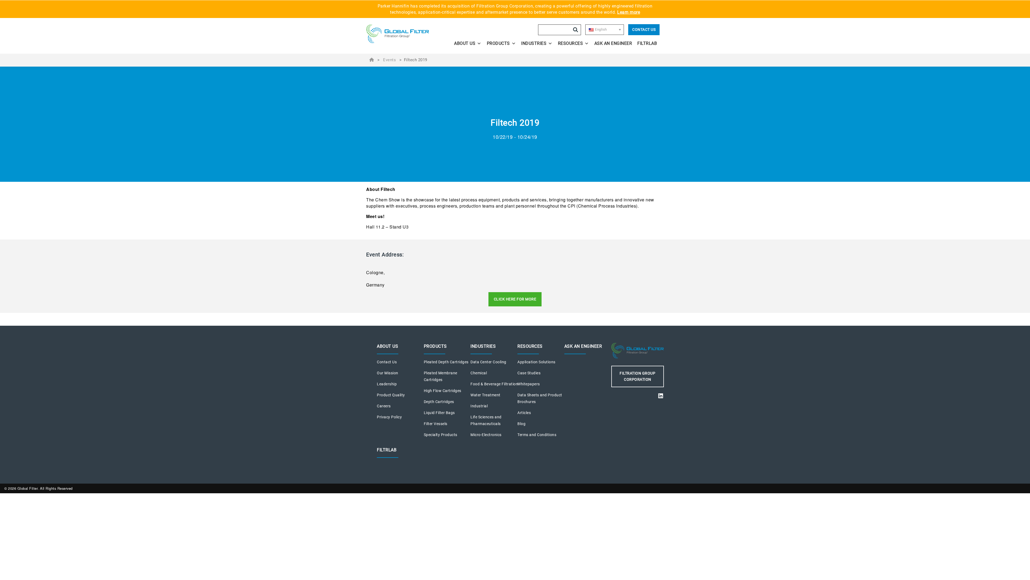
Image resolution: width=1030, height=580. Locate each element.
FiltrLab (647, 43)
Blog (521, 424)
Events (389, 59)
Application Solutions (536, 362)
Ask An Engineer (613, 43)
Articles (524, 413)
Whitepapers (528, 384)
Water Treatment (485, 395)
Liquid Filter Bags (439, 413)
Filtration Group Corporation (637, 376)
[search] (575, 29)
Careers (384, 406)
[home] (403, 33)
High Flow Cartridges (442, 391)
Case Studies (528, 373)
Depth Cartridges (439, 402)
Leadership (387, 384)
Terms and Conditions (536, 435)
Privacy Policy (389, 417)
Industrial (479, 406)
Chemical (478, 373)
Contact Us (644, 29)
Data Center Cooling (488, 362)
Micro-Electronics (486, 435)
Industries (533, 43)
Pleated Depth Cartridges (446, 362)
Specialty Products (440, 435)
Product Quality (391, 395)
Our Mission (387, 373)
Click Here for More (515, 299)
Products (498, 43)
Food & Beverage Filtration (494, 384)
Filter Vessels (435, 424)
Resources (570, 43)
